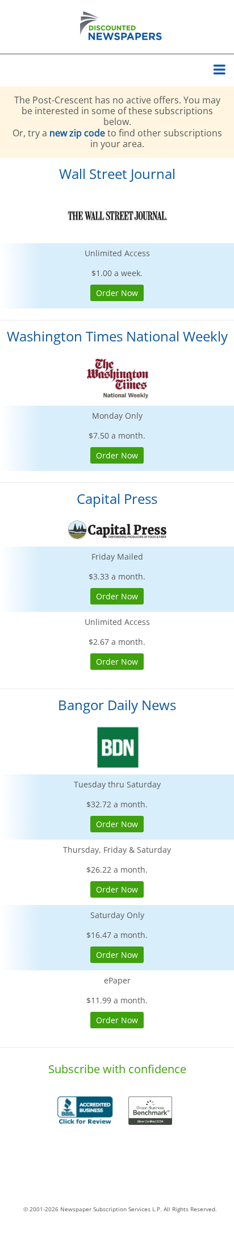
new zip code (77, 133)
